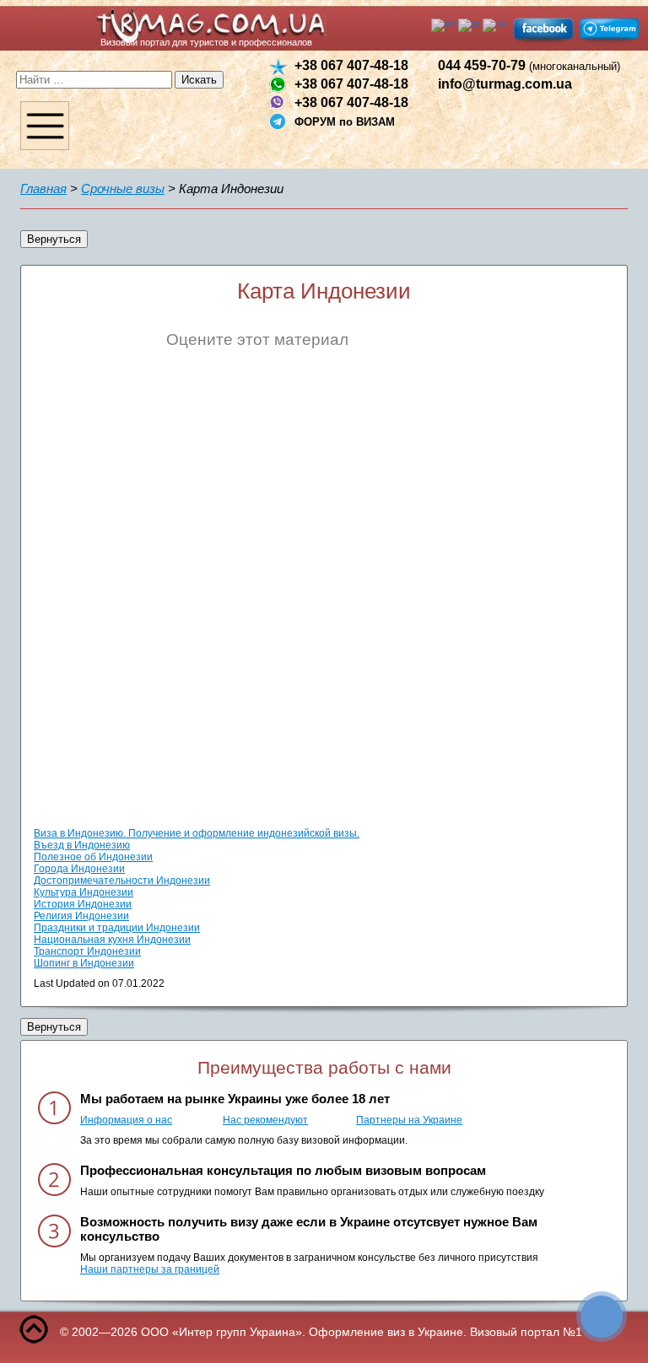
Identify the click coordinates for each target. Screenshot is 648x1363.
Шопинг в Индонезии (84, 963)
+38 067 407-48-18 (351, 65)
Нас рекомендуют (265, 1120)
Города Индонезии (79, 869)
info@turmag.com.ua (505, 84)
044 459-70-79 (529, 65)
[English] (444, 24)
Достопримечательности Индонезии (122, 880)
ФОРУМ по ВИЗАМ (344, 122)
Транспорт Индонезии (87, 951)
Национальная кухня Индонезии (112, 939)
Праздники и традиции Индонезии (117, 928)
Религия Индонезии (81, 916)
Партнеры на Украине (409, 1120)
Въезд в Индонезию (82, 845)
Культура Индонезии (83, 892)
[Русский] (470, 24)
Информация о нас (126, 1120)
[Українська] (496, 24)
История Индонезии (83, 904)
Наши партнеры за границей (149, 1269)
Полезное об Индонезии (93, 857)
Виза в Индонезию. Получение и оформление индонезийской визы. (196, 833)
